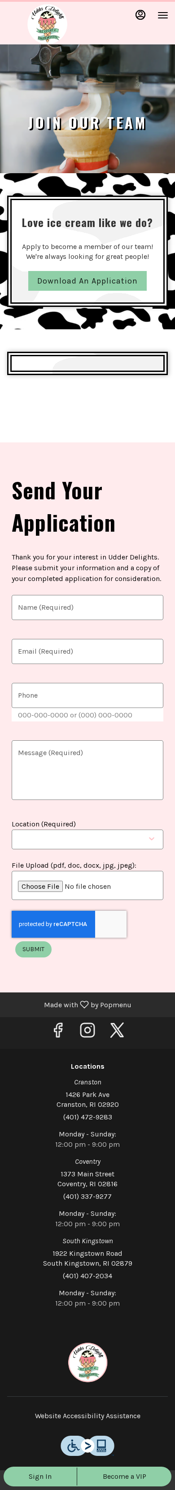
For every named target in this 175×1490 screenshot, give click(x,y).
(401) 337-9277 (87, 1196)
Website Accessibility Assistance (87, 1415)
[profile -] (140, 14)
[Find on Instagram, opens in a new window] (87, 1033)
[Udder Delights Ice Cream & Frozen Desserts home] (47, 24)
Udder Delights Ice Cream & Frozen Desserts (87, 1362)
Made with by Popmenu (69, 1004)
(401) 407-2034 (87, 1276)
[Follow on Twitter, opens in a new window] (117, 1033)
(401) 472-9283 (87, 1117)
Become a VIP (124, 1476)
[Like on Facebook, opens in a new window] (58, 1033)
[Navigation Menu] (163, 15)
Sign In (40, 1476)
